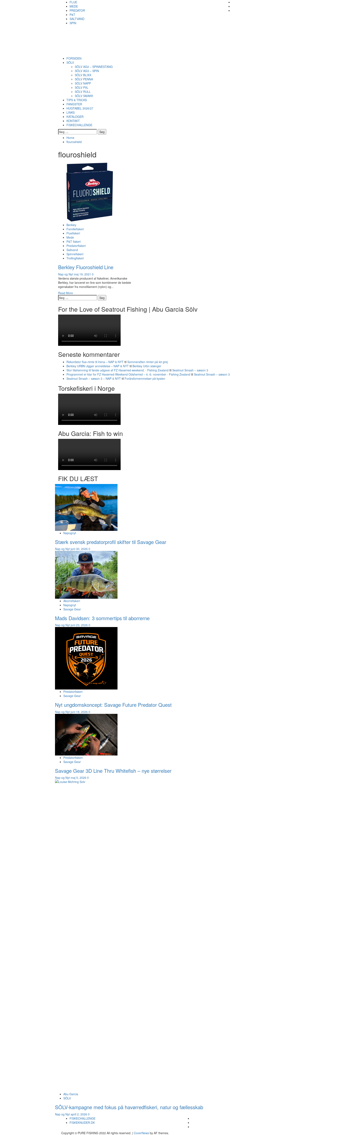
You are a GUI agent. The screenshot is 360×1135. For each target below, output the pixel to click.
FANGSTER (74, 104)
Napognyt (69, 533)
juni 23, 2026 (80, 625)
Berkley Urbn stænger (146, 366)
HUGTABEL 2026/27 (79, 108)
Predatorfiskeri (76, 246)
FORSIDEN (73, 58)
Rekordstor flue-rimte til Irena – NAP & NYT (95, 362)
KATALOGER (75, 116)
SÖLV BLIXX (83, 75)
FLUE (73, 2)
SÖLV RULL (83, 92)
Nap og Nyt (66, 274)
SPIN (73, 23)
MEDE (74, 6)
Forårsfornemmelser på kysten (145, 378)
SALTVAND (77, 19)
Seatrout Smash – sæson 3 (190, 370)
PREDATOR (77, 10)
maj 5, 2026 (79, 777)
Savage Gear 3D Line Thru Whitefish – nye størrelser (113, 770)
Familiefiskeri (75, 229)
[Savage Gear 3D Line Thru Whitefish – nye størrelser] (86, 734)
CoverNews (141, 1133)
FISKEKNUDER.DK (82, 1122)
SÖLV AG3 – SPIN (87, 71)
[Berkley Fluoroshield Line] (89, 191)
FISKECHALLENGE (79, 125)
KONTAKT (73, 121)
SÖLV (70, 62)
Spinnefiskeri (74, 254)
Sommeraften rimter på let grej (147, 362)
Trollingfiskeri (75, 258)
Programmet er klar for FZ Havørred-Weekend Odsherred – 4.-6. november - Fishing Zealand (128, 374)
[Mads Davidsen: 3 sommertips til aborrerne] (86, 574)
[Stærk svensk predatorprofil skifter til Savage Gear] (86, 507)
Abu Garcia (70, 1094)
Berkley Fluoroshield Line (85, 267)
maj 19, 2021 (83, 274)
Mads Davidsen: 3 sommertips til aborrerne (102, 618)
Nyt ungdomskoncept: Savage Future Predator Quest (113, 704)
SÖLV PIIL (81, 87)
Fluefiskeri (73, 233)
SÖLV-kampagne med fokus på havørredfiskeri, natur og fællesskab (129, 1107)
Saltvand (72, 250)
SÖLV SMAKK (84, 96)
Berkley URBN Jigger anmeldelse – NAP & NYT (97, 366)
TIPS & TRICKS (76, 100)
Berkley (71, 225)
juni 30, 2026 (80, 549)
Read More (65, 293)
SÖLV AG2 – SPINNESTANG (94, 67)
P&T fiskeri (73, 241)
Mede (70, 237)
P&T (72, 14)
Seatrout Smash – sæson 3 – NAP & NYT (93, 378)
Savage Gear (72, 609)
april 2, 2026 (79, 1114)
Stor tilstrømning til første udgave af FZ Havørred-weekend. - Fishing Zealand (117, 370)
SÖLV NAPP (83, 83)
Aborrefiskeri (71, 601)
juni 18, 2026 (80, 712)
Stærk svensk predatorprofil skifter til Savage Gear (110, 541)
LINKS (70, 112)
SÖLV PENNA (84, 79)
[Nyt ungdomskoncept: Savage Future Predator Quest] (86, 658)
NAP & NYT (87, 34)
